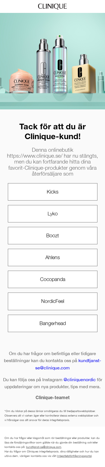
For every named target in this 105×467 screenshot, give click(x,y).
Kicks (53, 192)
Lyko (53, 214)
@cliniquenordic (80, 379)
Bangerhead (52, 323)
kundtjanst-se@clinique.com (43, 446)
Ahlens (52, 257)
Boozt (52, 235)
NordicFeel (52, 301)
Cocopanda (52, 279)
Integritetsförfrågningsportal (74, 455)
